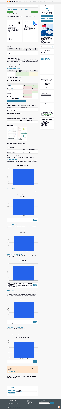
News (41, 1)
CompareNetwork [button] (35, 322)
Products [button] (44, 1)
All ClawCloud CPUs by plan (11, 108)
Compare (11, 390)
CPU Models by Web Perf (44, 96)
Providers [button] (29, 1)
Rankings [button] (20, 1)
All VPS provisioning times (11, 147)
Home (8, 3)
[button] (11, 371)
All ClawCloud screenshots (11, 138)
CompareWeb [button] (35, 220)
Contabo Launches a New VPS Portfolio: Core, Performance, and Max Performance (47, 59)
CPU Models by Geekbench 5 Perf (46, 94)
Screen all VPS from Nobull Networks (14, 68)
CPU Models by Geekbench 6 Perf (46, 95)
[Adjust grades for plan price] (17, 77)
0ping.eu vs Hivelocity (44, 126)
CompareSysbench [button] (35, 285)
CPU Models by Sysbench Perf (45, 93)
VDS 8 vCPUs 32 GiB (10, 52)
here (50, 87)
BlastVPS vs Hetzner (44, 125)
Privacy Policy (29, 401)
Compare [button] (34, 1)
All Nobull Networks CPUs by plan (26, 108)
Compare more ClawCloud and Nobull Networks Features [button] (16, 100)
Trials (38, 1)
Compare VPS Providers (13, 3)
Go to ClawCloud (9, 11)
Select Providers (18, 390)
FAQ (28, 400)
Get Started (43, 41)
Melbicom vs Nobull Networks (22, 379)
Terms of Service (29, 402)
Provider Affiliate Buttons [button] (47, 114)
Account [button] (51, 1)
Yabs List (42, 43)
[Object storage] (12, 88)
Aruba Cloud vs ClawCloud (11, 379)
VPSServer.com (18, 407)
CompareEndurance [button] (35, 361)
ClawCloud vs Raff (31, 379)
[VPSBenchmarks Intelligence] (59, 407)
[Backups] (10, 85)
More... (42, 127)
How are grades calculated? (12, 66)
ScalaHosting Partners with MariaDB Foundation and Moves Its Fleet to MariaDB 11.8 (46, 68)
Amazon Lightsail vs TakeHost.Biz (46, 122)
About (28, 403)
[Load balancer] (12, 90)
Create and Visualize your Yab (45, 42)
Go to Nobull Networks (34, 11)
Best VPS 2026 (47, 18)
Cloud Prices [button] (25, 1)
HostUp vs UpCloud (44, 121)
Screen (11, 392)
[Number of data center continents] (18, 98)
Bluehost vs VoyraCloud (44, 123)
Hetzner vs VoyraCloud (44, 124)
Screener (47, 15)
